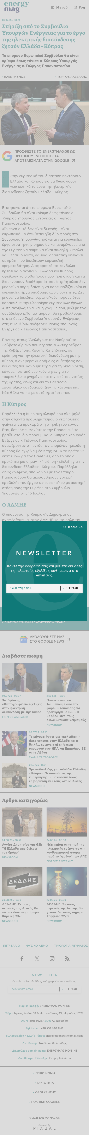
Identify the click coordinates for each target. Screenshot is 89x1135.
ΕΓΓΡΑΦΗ (72, 588)
